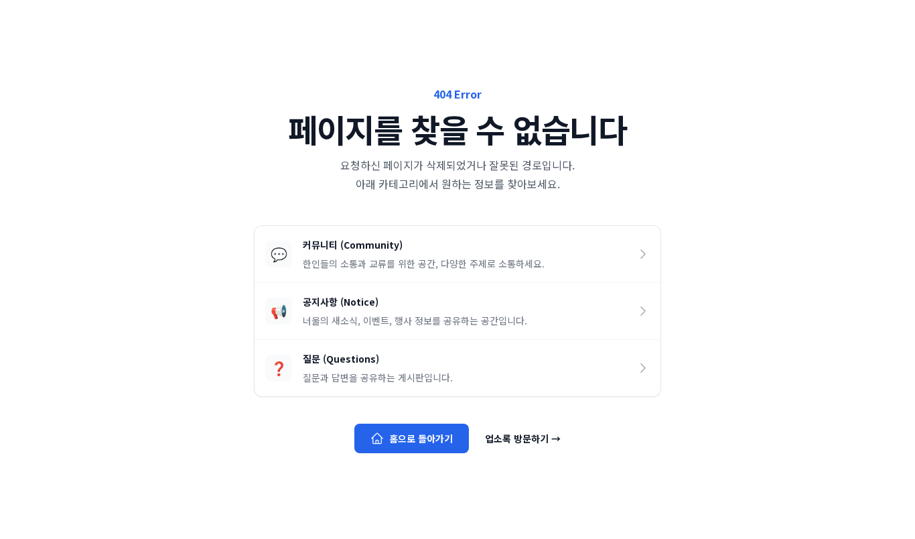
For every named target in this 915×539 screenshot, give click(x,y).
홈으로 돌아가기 (421, 438)
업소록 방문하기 (523, 438)
